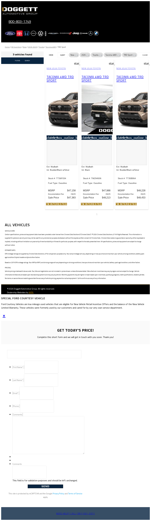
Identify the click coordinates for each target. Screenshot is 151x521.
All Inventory (16, 47)
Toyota (41, 47)
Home (7, 47)
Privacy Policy (58, 493)
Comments (17, 463)
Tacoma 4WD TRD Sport (60, 78)
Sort (62, 55)
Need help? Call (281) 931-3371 (75, 513)
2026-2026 (32, 47)
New (24, 47)
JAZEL (31, 292)
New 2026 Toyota (56, 68)
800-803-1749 (20, 21)
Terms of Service (75, 493)
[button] (76, 55)
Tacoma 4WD (51, 47)
